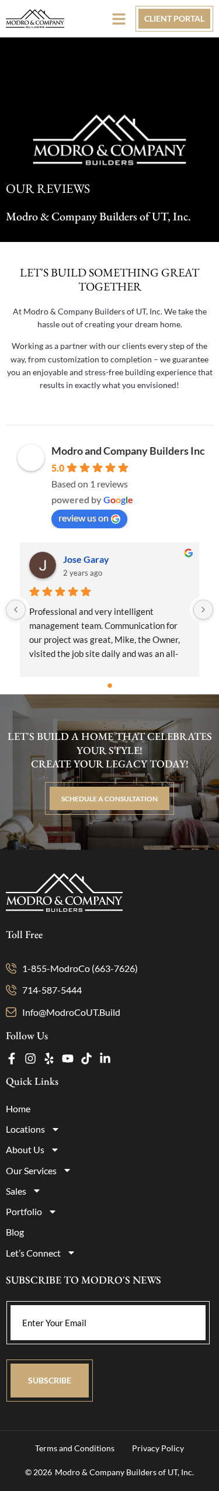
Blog (15, 1231)
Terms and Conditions (74, 1448)
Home (18, 1108)
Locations (25, 1128)
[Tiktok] (86, 1058)
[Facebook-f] (12, 1058)
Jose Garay (86, 559)
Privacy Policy (158, 1448)
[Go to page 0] (109, 685)
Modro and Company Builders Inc (128, 450)
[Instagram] (30, 1058)
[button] (119, 19)
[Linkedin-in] (105, 1058)
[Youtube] (68, 1058)
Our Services (31, 1170)
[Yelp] (49, 1058)
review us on (83, 517)
